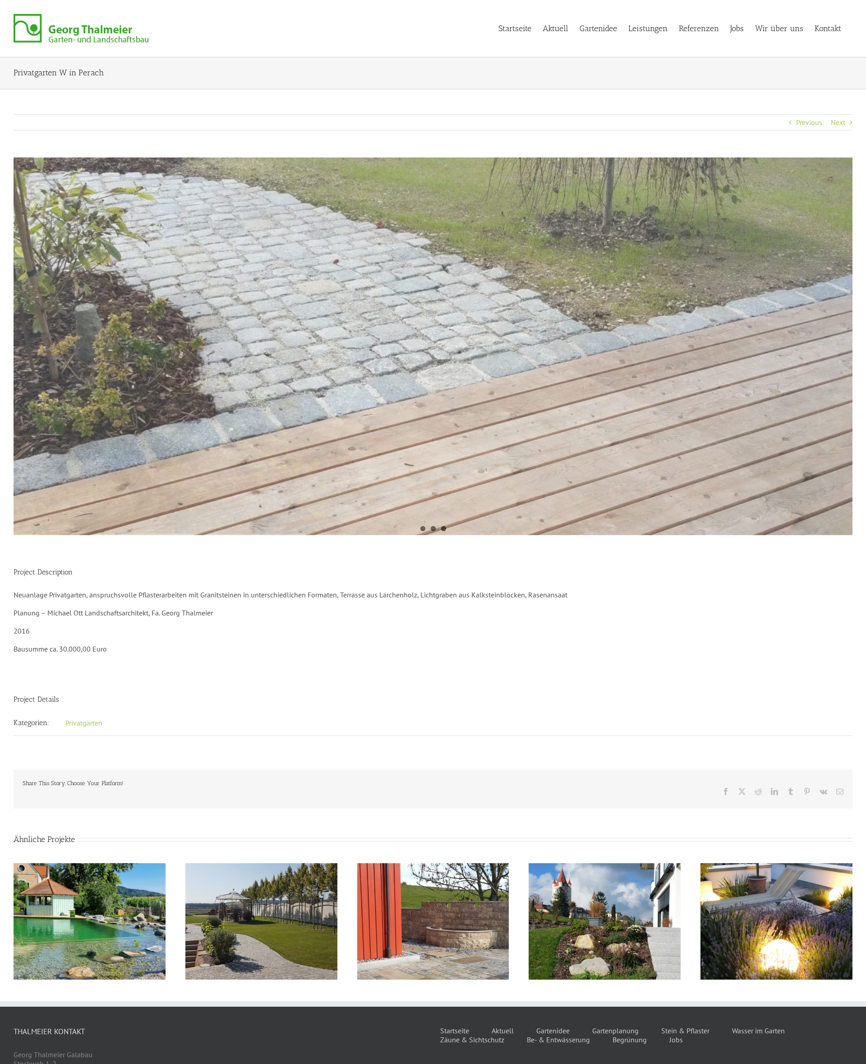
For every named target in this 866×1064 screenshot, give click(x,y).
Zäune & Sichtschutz (472, 1039)
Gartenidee (553, 1030)
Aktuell (503, 1030)
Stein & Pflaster (685, 1030)
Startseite (454, 1030)
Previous (809, 122)
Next (838, 122)
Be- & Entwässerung (558, 1039)
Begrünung (630, 1039)
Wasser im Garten (758, 1030)
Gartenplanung (615, 1030)
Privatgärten (83, 722)
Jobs (676, 1039)
